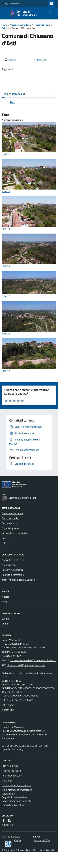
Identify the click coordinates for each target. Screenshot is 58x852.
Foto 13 (6, 228)
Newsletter (7, 825)
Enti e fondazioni (10, 523)
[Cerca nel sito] (48, 13)
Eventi (5, 623)
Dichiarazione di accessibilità (16, 785)
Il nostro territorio (42, 24)
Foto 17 (6, 371)
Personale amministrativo (15, 533)
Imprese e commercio (13, 575)
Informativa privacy (12, 775)
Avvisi (5, 601)
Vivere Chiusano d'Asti (20, 24)
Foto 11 (6, 154)
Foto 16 (6, 333)
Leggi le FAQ (8, 793)
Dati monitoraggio (11, 836)
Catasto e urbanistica (13, 570)
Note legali (7, 780)
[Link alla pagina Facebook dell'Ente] (4, 820)
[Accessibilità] (8, 843)
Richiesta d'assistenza (13, 804)
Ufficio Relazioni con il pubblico (17, 700)
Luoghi (5, 618)
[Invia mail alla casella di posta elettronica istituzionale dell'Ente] (33, 660)
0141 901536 (19, 652)
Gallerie (5, 28)
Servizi (36, 836)
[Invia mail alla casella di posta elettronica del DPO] (18, 727)
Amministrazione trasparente (17, 790)
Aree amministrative (12, 513)
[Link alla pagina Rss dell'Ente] (9, 820)
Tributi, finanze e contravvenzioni (18, 580)
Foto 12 (6, 191)
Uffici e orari (8, 705)
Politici (5, 538)
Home (4, 24)
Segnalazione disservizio (14, 797)
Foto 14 (6, 266)
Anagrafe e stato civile (13, 560)
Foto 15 (6, 296)
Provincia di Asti (10, 766)
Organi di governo (11, 528)
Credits (17, 840)
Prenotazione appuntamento (16, 801)
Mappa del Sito (42, 840)
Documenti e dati (10, 518)
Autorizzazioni (9, 565)
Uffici (4, 543)
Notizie (5, 597)
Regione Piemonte (12, 3)
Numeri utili (8, 710)
